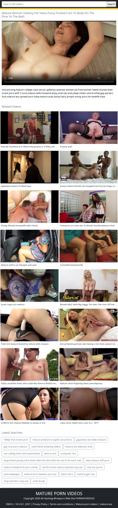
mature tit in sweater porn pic (40, 474)
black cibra (67, 474)
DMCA (9, 504)
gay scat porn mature (15, 446)
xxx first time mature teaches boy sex (62, 467)
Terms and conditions (61, 504)
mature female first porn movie (21, 467)
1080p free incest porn (16, 439)
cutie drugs (39, 481)
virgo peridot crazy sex (16, 481)
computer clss (68, 453)
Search (111, 4)
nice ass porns (95, 467)
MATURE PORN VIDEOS (59, 493)
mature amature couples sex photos (52, 439)
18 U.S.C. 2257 (22, 504)
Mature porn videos (86, 504)
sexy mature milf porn (98, 460)
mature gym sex (86, 474)
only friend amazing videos (46, 446)
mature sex (106, 504)
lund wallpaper (12, 474)
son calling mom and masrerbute (22, 453)
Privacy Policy (40, 504)
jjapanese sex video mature (91, 439)
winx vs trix (50, 453)
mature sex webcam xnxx (79, 446)
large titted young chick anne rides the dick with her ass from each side (42, 460)
